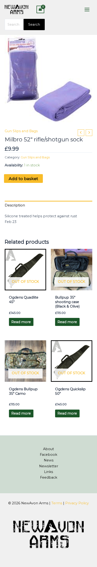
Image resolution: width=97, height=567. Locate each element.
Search (34, 24)
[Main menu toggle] (87, 9)
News (48, 460)
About (48, 449)
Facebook (48, 454)
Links (48, 472)
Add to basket (23, 178)
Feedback (48, 477)
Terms (56, 503)
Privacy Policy (77, 503)
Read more (21, 322)
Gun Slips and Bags (21, 131)
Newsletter (48, 466)
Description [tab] (15, 205)
